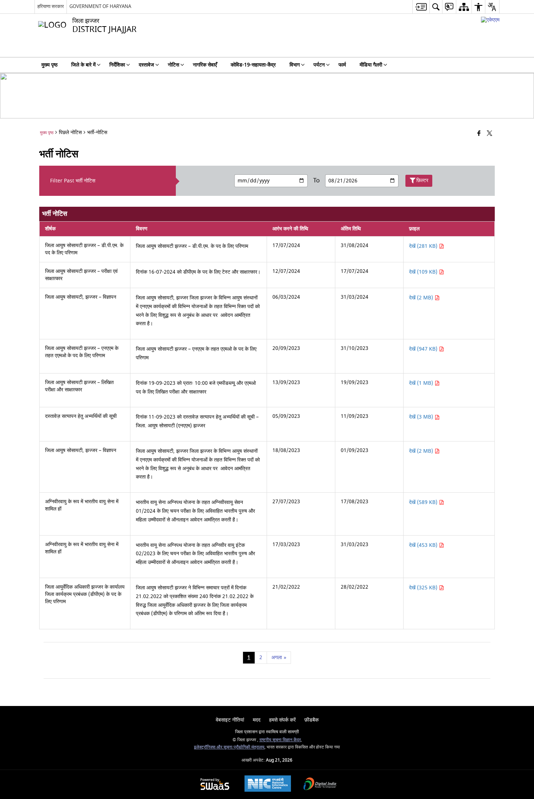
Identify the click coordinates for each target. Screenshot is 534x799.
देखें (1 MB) (421, 383)
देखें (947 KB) (424, 349)
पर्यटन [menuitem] (319, 65)
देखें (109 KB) (424, 272)
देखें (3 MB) (421, 417)
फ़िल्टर (422, 180)
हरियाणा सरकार (50, 6)
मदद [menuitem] (256, 720)
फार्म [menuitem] (342, 65)
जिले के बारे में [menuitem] (83, 65)
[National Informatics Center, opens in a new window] (267, 784)
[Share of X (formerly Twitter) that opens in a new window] (489, 134)
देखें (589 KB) (424, 502)
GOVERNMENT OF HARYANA (100, 6)
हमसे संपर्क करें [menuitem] (282, 720)
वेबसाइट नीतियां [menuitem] (230, 720)
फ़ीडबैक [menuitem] (311, 720)
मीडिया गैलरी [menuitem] (371, 65)
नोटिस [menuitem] (173, 65)
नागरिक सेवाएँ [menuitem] (205, 65)
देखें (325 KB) (424, 588)
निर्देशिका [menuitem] (117, 65)
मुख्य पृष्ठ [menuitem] (49, 65)
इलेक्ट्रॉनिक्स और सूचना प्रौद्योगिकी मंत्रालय (229, 747)
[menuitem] (420, 6)
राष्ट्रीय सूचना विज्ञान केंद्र (280, 740)
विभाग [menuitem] (295, 65)
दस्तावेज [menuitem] (146, 65)
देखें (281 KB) (424, 246)
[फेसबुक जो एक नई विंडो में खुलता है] (479, 134)
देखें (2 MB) (421, 298)
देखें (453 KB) (424, 545)
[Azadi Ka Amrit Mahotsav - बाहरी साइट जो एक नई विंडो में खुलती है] (490, 20)
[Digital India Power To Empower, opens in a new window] (320, 784)
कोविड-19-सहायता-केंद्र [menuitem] (253, 65)
